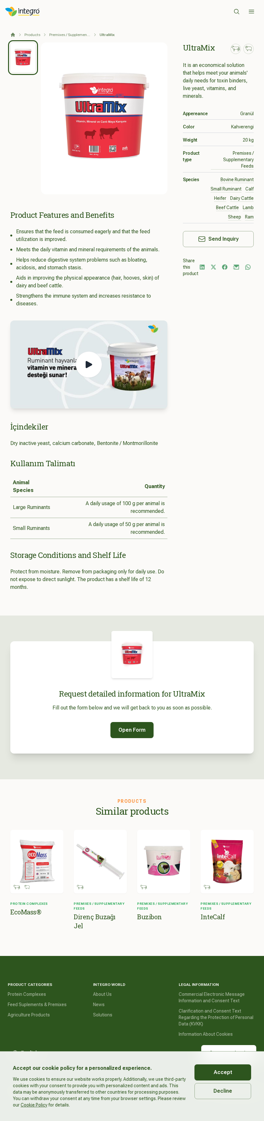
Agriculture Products (29, 1014)
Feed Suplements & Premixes (37, 1004)
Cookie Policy (34, 1104)
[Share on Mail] (236, 267)
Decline (222, 1091)
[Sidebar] (251, 11)
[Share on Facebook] (225, 267)
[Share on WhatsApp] (248, 267)
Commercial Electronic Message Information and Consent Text (212, 997)
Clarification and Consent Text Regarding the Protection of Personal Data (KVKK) (216, 1017)
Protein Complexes (27, 994)
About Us (102, 994)
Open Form (132, 730)
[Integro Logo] (22, 11)
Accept (223, 1072)
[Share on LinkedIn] (202, 267)
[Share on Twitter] (213, 267)
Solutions (102, 1014)
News (99, 1004)
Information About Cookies (206, 1034)
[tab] (23, 57)
